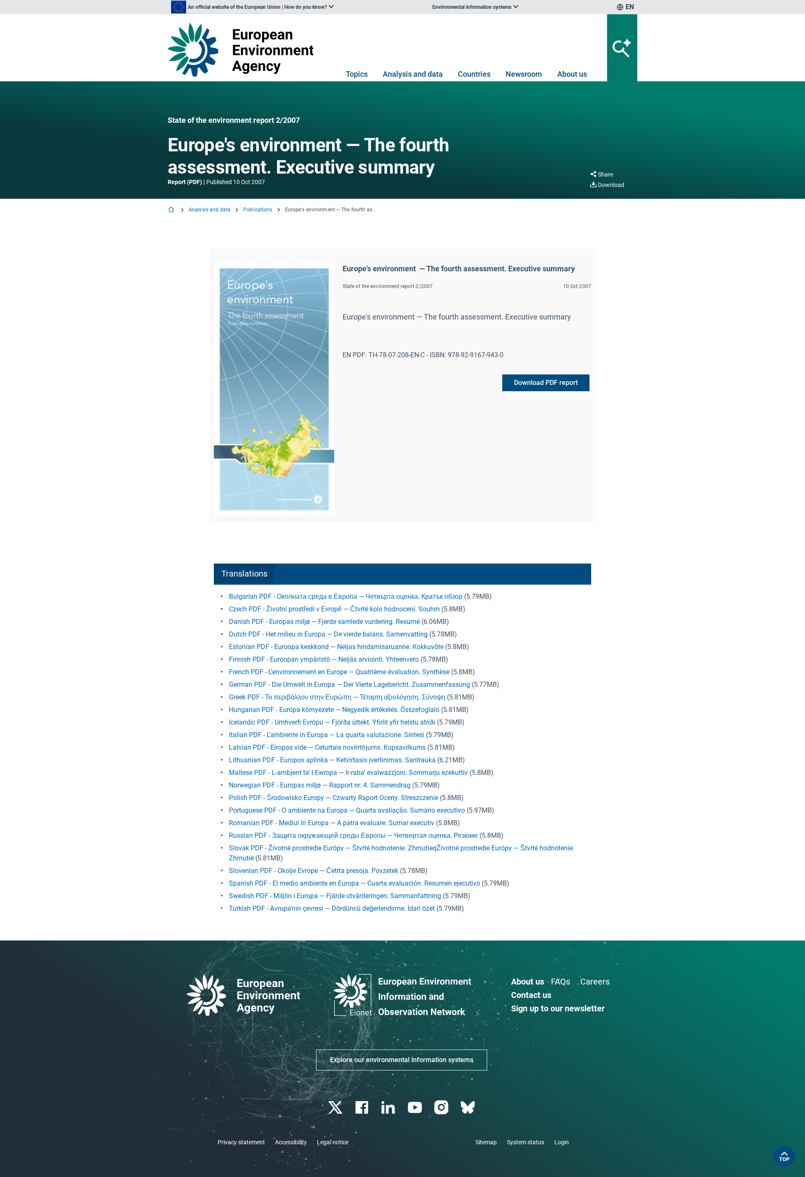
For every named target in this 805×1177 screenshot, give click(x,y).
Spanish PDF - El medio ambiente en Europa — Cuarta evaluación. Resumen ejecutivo (354, 883)
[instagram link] (442, 1107)
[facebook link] (363, 1107)
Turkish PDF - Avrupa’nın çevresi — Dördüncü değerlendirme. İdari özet (332, 908)
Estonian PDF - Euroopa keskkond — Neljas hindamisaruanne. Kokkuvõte (336, 647)
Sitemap (486, 1142)
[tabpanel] (402, 753)
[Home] (172, 210)
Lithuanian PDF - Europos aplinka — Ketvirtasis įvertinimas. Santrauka (332, 760)
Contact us (531, 995)
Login (561, 1142)
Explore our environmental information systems (401, 1060)
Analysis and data (413, 74)
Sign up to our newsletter (558, 1008)
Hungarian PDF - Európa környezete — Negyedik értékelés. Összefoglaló (334, 710)
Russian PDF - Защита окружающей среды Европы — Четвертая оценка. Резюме (353, 835)
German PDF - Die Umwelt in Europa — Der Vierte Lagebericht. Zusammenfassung (349, 685)
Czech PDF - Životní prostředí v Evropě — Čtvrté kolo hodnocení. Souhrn (334, 609)
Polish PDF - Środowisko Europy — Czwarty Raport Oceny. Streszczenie (333, 798)
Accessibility (291, 1142)
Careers (595, 982)
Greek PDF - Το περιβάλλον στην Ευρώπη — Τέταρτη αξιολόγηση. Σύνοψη (337, 697)
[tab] (244, 574)
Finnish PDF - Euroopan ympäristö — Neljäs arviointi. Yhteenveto (324, 659)
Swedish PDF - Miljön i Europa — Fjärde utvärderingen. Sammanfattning (335, 896)
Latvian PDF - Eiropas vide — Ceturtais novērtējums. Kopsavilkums (327, 747)
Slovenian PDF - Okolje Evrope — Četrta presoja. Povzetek (313, 871)
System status (525, 1142)
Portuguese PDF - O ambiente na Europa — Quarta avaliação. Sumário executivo (347, 810)
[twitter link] (336, 1107)
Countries (474, 74)
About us (572, 74)
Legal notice (332, 1142)
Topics (357, 74)
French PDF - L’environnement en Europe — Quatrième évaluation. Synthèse (339, 672)
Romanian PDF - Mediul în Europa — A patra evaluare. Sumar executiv (331, 823)
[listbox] (252, 7)
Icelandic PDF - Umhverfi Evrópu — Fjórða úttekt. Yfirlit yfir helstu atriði (332, 722)
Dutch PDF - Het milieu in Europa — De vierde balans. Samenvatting (328, 634)
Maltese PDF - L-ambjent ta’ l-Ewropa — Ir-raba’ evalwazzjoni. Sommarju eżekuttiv (348, 773)
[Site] (244, 50)
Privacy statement (241, 1142)
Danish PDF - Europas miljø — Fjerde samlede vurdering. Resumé (324, 622)
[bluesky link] (468, 1107)
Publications (257, 210)
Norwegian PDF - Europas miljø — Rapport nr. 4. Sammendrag (319, 785)
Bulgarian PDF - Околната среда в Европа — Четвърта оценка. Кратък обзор (345, 596)
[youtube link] (415, 1107)
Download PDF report (546, 383)
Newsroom (524, 74)
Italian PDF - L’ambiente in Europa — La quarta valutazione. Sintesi (326, 735)
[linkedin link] (389, 1107)
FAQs (560, 982)
